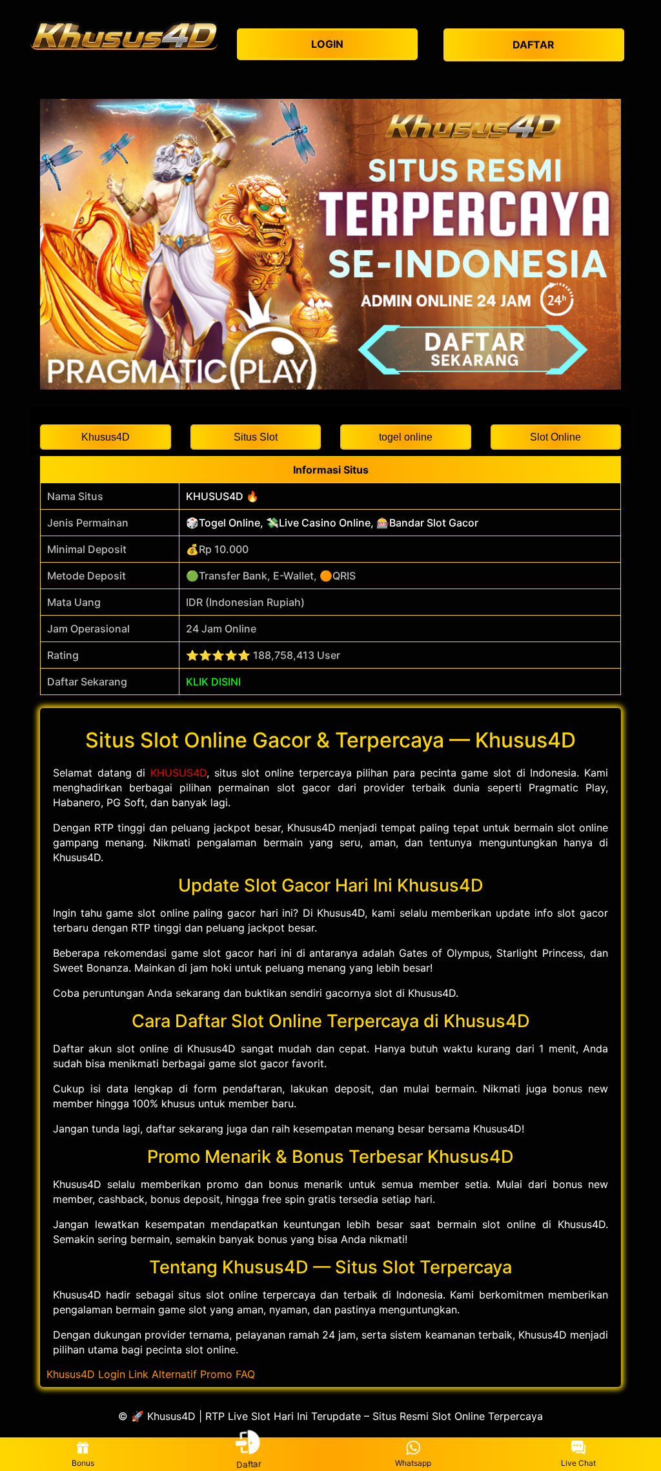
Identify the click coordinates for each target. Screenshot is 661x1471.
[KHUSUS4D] (124, 34)
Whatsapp (413, 1463)
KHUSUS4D (178, 772)
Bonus (83, 1463)
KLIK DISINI (213, 681)
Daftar (247, 1464)
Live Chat (578, 1463)
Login (111, 1374)
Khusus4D (70, 1374)
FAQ (245, 1374)
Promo (216, 1374)
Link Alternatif (162, 1374)
